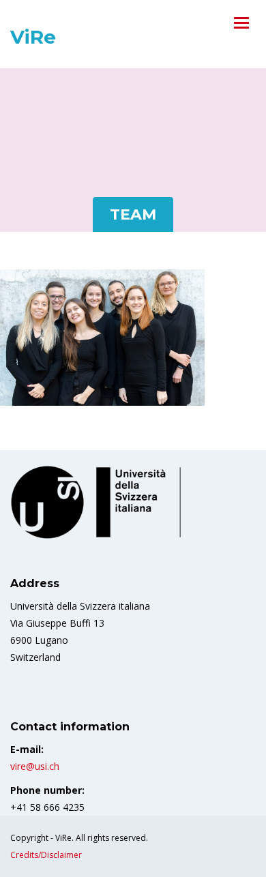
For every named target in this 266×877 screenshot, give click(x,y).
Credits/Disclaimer (46, 855)
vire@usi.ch (34, 766)
